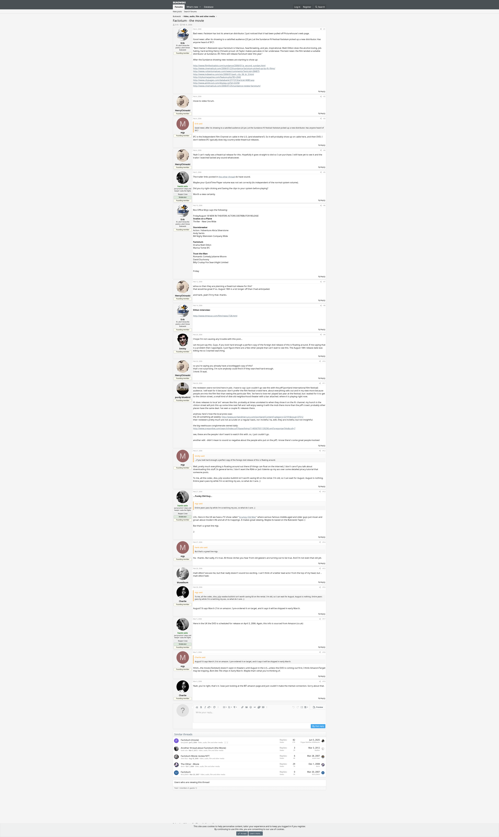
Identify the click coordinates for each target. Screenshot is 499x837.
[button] (200, 6)
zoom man (316, 758)
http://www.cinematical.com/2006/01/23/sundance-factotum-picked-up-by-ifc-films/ (234, 68)
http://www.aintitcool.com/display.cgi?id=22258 (216, 83)
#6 (324, 205)
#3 (324, 118)
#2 (324, 96)
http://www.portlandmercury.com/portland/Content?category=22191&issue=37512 (262, 416)
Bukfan (317, 750)
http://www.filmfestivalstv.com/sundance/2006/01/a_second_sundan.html (229, 65)
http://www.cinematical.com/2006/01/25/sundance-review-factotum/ (227, 85)
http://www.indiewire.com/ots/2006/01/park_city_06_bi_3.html (223, 74)
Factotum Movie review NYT (195, 755)
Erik (176, 24)
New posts (177, 11)
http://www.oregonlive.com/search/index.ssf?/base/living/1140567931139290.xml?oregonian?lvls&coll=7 (244, 428)
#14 (324, 542)
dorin (183, 766)
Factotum (186, 771)
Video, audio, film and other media (210, 742)
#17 (324, 619)
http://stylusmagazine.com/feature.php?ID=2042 (217, 77)
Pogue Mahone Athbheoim (310, 742)
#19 (324, 681)
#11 (324, 383)
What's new (192, 6)
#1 (324, 29)
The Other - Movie (190, 763)
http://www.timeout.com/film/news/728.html (215, 315)
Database (208, 6)
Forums (179, 6)
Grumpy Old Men (247, 517)
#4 (324, 150)
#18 (324, 652)
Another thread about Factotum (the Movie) (203, 747)
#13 (324, 491)
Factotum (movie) (190, 739)
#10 (324, 361)
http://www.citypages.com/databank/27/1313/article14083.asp (223, 80)
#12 (324, 451)
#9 (324, 334)
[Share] (321, 29)
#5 (324, 172)
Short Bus (184, 758)
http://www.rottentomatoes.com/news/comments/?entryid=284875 (226, 71)
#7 (324, 282)
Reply (322, 91)
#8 (324, 305)
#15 (324, 568)
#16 (324, 587)
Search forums (190, 11)
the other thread (227, 176)
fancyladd (184, 742)
